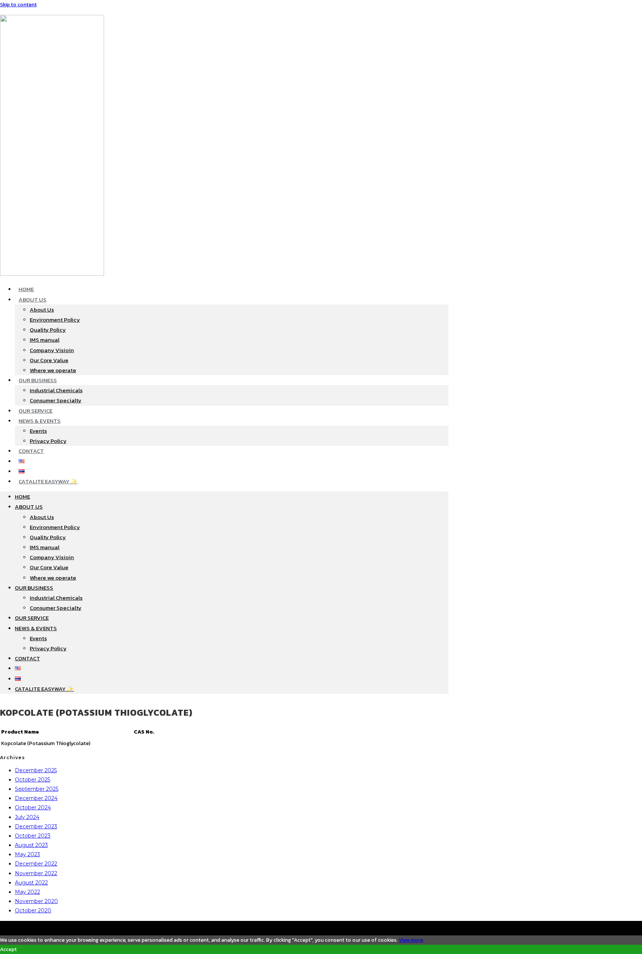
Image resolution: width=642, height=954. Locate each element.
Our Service (35, 410)
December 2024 (36, 798)
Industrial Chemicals (56, 390)
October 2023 (33, 835)
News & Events (40, 420)
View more (411, 940)
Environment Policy (55, 319)
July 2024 (27, 817)
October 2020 (33, 910)
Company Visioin (52, 350)
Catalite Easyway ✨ (48, 481)
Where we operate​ (53, 370)
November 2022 (36, 873)
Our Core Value (49, 360)
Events (38, 430)
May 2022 (27, 892)
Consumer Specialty (55, 400)
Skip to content (18, 5)
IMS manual (44, 339)
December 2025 (36, 770)
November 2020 (36, 901)
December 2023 (36, 826)
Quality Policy (48, 329)
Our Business (38, 380)
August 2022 (31, 882)
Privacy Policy (48, 440)
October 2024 (33, 807)
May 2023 (27, 854)
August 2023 (31, 845)
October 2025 (32, 779)
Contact (31, 451)
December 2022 (36, 863)
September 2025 (36, 789)
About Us (32, 299)
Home (26, 289)
